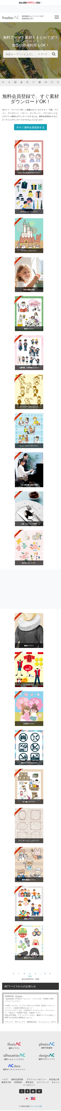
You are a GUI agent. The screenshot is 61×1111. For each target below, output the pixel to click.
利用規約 (18, 1082)
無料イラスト (14, 1048)
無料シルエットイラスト (14, 1059)
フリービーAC (36, 1106)
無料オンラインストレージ (14, 1069)
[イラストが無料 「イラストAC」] (10, 17)
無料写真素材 (46, 1047)
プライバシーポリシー (36, 1079)
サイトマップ (43, 1082)
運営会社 (29, 1082)
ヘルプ (5, 1079)
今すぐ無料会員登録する (30, 127)
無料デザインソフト (47, 1059)
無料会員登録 (17, 1079)
